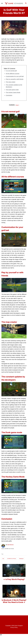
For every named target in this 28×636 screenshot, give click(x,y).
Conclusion (9, 95)
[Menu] (2, 3)
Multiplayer (21, 558)
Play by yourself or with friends (14, 79)
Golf (3, 558)
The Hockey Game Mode (13, 92)
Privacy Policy (14, 627)
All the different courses (12, 73)
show (17, 105)
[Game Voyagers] (14, 3)
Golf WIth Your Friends (11, 558)
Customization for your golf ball (15, 76)
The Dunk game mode (12, 89)
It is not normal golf (11, 70)
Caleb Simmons (10, 544)
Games (2, 548)
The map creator (10, 82)
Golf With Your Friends (9, 548)
